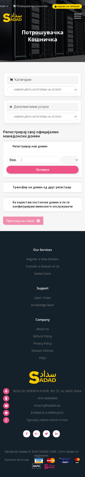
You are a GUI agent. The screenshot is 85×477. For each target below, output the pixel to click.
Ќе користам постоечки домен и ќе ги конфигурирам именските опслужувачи (43, 204)
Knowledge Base (42, 305)
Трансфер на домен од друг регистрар (42, 187)
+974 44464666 (47, 398)
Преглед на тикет (21, 221)
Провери (42, 170)
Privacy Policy (42, 343)
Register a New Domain (42, 259)
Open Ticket (42, 298)
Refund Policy (42, 336)
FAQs (42, 358)
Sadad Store (42, 273)
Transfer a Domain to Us (42, 266)
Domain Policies (42, 351)
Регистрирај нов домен (30, 146)
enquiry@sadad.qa (47, 405)
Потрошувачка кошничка (31, 6)
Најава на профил (68, 6)
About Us (42, 329)
